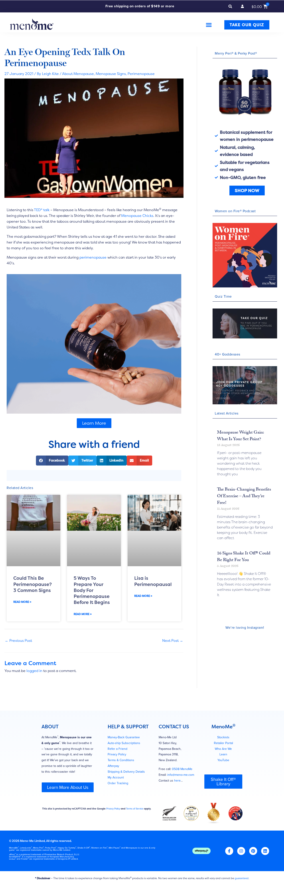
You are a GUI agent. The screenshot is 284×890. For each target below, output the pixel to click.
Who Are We (223, 744)
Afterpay (113, 761)
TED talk (41, 209)
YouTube (223, 756)
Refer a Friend (117, 744)
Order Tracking (118, 778)
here (177, 776)
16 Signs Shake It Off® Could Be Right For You (243, 557)
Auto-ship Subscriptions (124, 738)
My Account (116, 773)
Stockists (223, 733)
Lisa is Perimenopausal (153, 581)
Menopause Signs (111, 73)
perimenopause (92, 257)
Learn (223, 750)
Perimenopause (141, 73)
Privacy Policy (117, 750)
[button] (230, 6)
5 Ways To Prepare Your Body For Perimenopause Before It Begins (92, 590)
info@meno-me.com (180, 770)
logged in (34, 666)
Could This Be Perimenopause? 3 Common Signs (32, 584)
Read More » (22, 602)
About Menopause (78, 73)
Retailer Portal (223, 738)
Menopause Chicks (137, 215)
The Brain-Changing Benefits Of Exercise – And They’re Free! (244, 496)
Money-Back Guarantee (124, 733)
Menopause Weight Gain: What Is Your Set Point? (240, 436)
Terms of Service (134, 804)
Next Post (172, 640)
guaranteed (241, 874)
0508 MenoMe (182, 764)
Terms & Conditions (121, 756)
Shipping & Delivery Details (126, 767)
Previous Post (18, 640)
